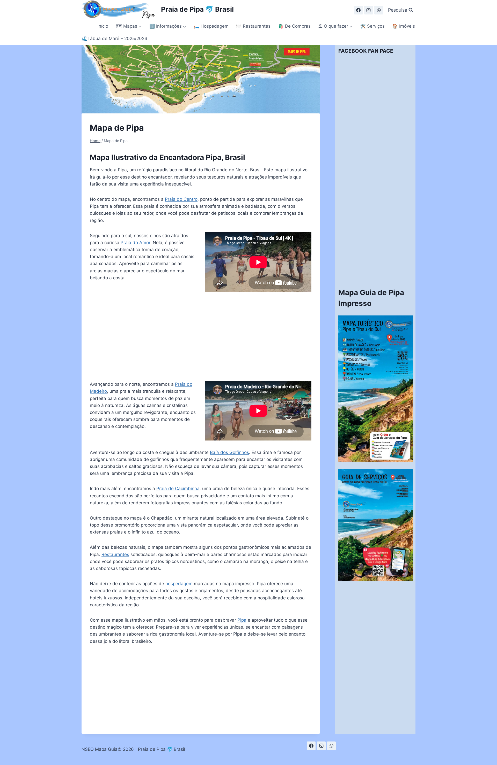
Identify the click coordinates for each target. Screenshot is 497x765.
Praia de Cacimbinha (178, 488)
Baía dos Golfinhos (229, 452)
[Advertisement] (201, 336)
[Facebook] (358, 10)
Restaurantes (115, 554)
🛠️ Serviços (372, 26)
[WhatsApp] (378, 10)
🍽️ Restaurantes (253, 26)
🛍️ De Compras (294, 26)
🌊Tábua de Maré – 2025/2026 (114, 38)
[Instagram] (368, 10)
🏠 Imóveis (403, 26)
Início (103, 26)
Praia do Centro (181, 199)
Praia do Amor (135, 242)
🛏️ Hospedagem (211, 26)
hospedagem (179, 583)
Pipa (241, 620)
